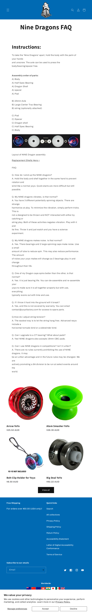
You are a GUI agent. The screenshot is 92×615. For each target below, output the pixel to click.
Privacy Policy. (62, 602)
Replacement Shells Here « (26, 160)
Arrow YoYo (13, 426)
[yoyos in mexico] (58, 589)
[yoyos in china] (33, 589)
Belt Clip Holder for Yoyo (21, 477)
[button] (8, 10)
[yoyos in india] (48, 589)
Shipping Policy (53, 527)
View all (46, 490)
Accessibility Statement (57, 539)
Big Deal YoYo (54, 477)
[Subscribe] (43, 570)
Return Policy (52, 533)
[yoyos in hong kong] (43, 589)
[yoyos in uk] (63, 589)
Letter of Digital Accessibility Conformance (59, 547)
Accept (45, 609)
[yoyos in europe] (38, 589)
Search (49, 509)
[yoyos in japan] (53, 589)
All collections (53, 515)
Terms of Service (54, 555)
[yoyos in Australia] (28, 589)
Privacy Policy (53, 521)
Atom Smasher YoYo (58, 426)
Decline (73, 609)
